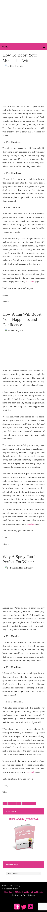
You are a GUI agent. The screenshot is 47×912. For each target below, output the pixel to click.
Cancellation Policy (10, 889)
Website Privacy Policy (11, 885)
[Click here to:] (23, 835)
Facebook (30, 281)
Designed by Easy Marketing (23, 895)
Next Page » (29, 804)
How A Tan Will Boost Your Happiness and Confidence (22, 319)
